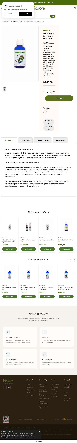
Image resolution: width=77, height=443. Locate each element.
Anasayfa (29, 384)
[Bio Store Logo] (38, 8)
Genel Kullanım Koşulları (43, 385)
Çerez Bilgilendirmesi (43, 395)
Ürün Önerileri (60, 140)
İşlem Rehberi (55, 384)
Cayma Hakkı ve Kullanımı (43, 407)
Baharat (66, 390)
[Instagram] (9, 387)
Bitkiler (66, 393)
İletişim (28, 393)
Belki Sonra (11, 14)
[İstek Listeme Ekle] (49, 108)
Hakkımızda (30, 387)
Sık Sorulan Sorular (54, 388)
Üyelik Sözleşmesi (44, 399)
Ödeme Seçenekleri (42, 140)
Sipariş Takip (54, 397)
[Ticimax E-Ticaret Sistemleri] (38, 442)
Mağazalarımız (30, 390)
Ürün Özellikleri (9, 140)
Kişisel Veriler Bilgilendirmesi (43, 390)
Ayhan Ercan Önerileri (67, 399)
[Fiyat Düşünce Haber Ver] (44, 111)
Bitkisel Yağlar (67, 395)
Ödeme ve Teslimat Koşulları (43, 402)
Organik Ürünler (68, 384)
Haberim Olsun (25, 14)
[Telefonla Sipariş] (44, 108)
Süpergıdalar (67, 387)
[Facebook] (5, 387)
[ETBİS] (6, 419)
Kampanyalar (30, 395)
